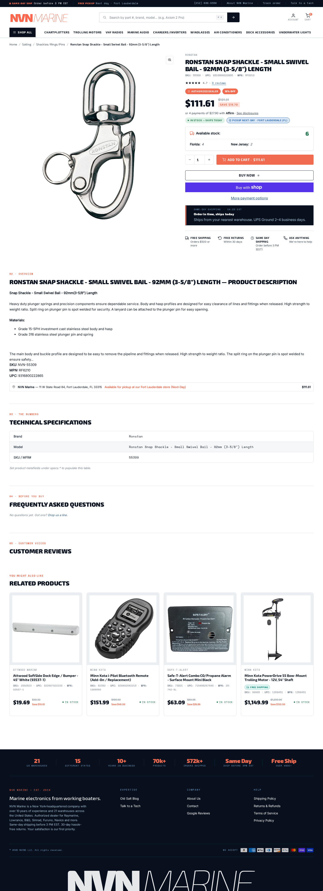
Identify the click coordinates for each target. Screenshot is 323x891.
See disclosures (247, 113)
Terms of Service (266, 813)
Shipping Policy (265, 798)
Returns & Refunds (267, 806)
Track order (272, 3)
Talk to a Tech (130, 806)
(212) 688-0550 (205, 3)
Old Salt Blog (129, 798)
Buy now (247, 175)
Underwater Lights (295, 32)
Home (13, 44)
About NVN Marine (240, 3)
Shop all (25, 32)
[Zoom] (169, 60)
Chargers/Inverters (170, 32)
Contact (192, 806)
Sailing (26, 44)
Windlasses (200, 32)
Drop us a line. (58, 515)
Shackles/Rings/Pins (50, 44)
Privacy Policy (264, 820)
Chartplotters (56, 32)
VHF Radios (114, 32)
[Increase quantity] (209, 159)
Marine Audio (138, 32)
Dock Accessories (260, 32)
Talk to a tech (302, 3)
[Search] (233, 17)
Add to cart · (246, 160)
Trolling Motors (87, 32)
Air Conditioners (228, 32)
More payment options (249, 198)
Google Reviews (198, 813)
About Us (193, 798)
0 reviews (219, 83)
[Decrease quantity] (189, 159)
